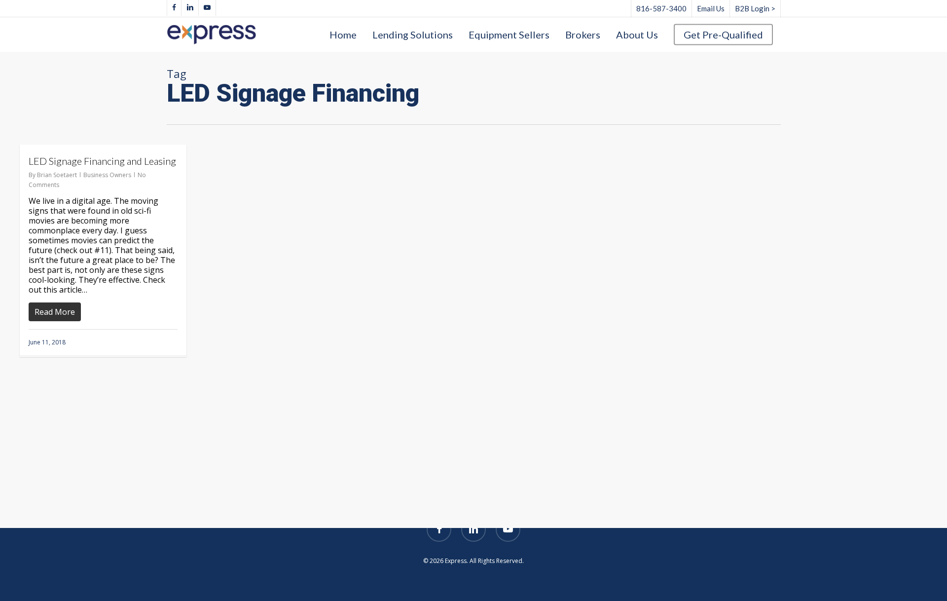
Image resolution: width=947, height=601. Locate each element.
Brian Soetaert (57, 175)
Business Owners (107, 175)
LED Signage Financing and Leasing (102, 161)
